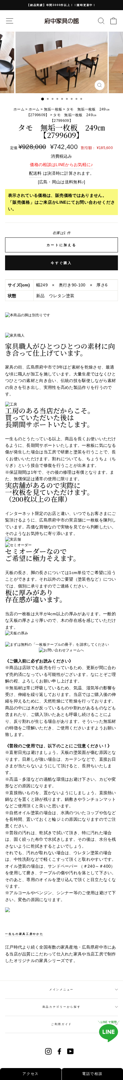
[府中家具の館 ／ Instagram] (48, 1051)
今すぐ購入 (61, 263)
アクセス (30, 1074)
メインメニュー (61, 989)
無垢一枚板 (53, 109)
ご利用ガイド (61, 1024)
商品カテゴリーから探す (61, 1006)
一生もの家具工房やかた (24, 933)
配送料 (35, 173)
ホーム (19, 109)
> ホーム (32, 109)
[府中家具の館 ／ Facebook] (59, 1051)
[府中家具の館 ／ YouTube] (70, 1051)
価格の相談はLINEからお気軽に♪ (61, 164)
